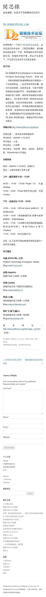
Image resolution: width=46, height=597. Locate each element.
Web (31, 339)
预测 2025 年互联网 (10, 510)
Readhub (6, 482)
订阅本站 (6, 567)
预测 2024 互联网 (9, 522)
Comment (7, 388)
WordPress (15, 586)
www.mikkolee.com (17, 304)
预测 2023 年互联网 (10, 538)
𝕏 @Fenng (7, 479)
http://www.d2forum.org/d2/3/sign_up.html (21, 328)
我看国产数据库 (9, 525)
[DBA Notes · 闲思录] (11, 6)
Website (6, 437)
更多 (4, 470)
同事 (28, 59)
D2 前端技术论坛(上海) (16, 24)
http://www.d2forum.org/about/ (25, 127)
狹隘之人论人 (8, 535)
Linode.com (32, 586)
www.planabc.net (15, 318)
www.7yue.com (15, 265)
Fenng (5, 342)
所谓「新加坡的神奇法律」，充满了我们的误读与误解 (23, 513)
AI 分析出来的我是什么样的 (13, 516)
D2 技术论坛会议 (30, 44)
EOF (6, 332)
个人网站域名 (8, 504)
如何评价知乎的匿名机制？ (13, 528)
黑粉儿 (5, 550)
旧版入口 (6, 563)
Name (6, 417)
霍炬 (4, 573)
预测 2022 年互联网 (10, 547)
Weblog (6, 476)
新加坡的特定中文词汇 (11, 519)
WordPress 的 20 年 (10, 532)
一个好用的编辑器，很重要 (13, 544)
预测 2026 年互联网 (10, 507)
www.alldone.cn (15, 290)
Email (6, 427)
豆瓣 (28, 589)
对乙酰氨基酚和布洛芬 (11, 541)
